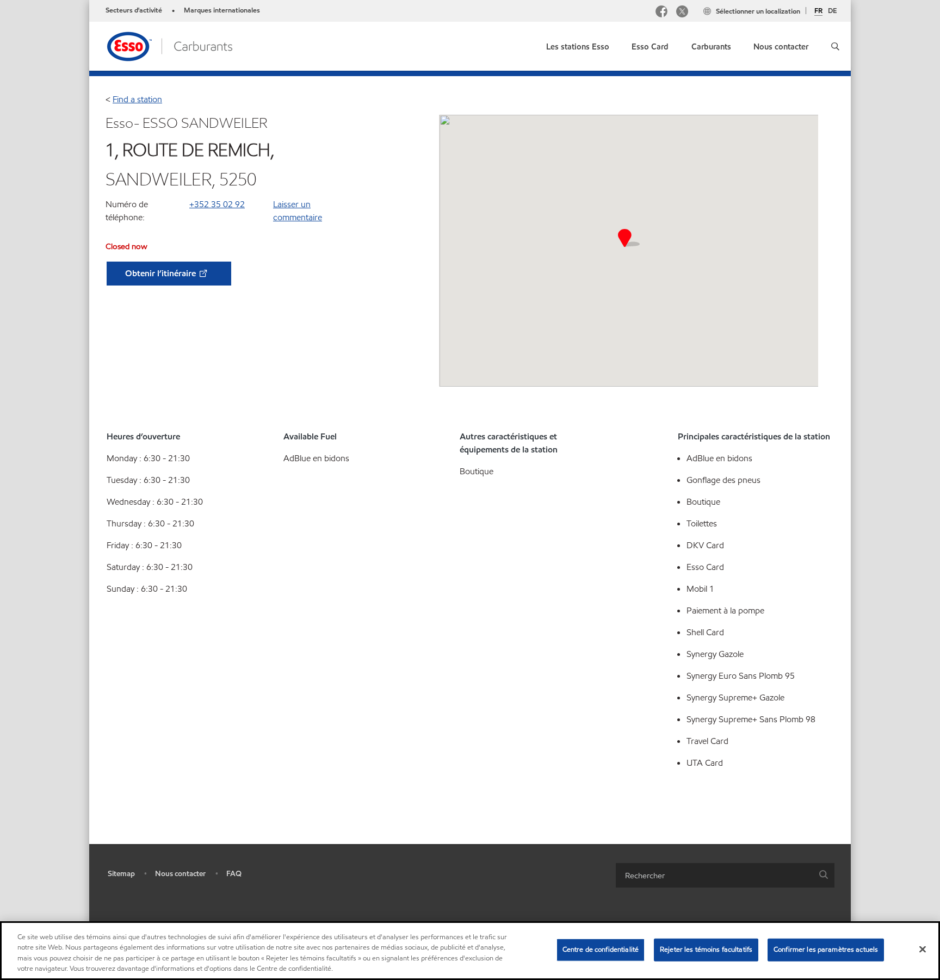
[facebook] (661, 12)
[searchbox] (714, 875)
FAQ (234, 874)
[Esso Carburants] (169, 45)
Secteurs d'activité (134, 10)
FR (818, 11)
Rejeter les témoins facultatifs (706, 949)
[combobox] (725, 875)
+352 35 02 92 (217, 204)
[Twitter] (682, 12)
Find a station (137, 99)
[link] (577, 44)
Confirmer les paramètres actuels (826, 949)
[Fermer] (923, 949)
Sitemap (121, 874)
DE (832, 11)
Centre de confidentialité (600, 949)
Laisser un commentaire (297, 211)
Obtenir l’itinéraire (161, 273)
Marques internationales (222, 10)
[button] (835, 46)
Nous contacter (180, 874)
